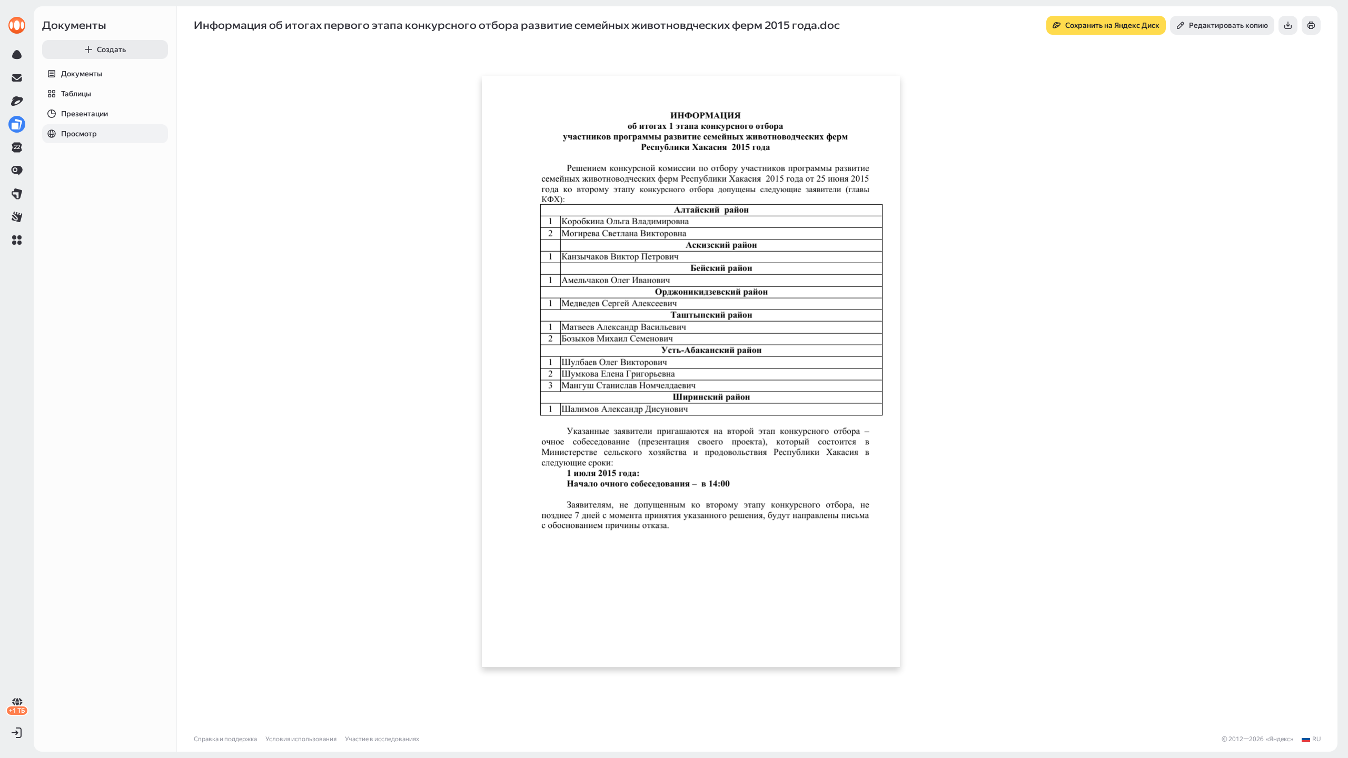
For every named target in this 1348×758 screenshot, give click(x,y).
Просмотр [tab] (79, 133)
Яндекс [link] (1279, 739)
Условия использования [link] (300, 739)
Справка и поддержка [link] (225, 739)
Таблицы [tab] (76, 93)
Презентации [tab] (84, 113)
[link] (16, 25)
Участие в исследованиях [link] (382, 739)
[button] (16, 240)
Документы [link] (74, 25)
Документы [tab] (81, 73)
